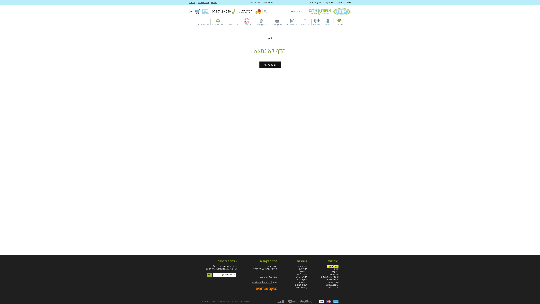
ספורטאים (303, 271)
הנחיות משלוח (332, 279)
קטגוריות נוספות (301, 287)
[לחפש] (265, 11)
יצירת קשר (329, 2)
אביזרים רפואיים (301, 284)
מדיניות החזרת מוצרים (329, 276)
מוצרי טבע (303, 268)
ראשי (349, 2)
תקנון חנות (334, 274)
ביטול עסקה (333, 266)
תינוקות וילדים (301, 279)
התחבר (214, 2)
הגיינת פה (303, 282)
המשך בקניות (270, 64)
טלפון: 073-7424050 (268, 276)
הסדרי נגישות (333, 287)
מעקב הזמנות (315, 2)
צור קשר (335, 271)
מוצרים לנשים (301, 274)
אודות (340, 2)
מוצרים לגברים (301, 276)
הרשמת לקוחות (332, 284)
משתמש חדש (203, 2)
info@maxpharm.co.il (262, 282)
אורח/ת (192, 2)
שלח (209, 275)
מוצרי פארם (302, 266)
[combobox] (282, 11)
